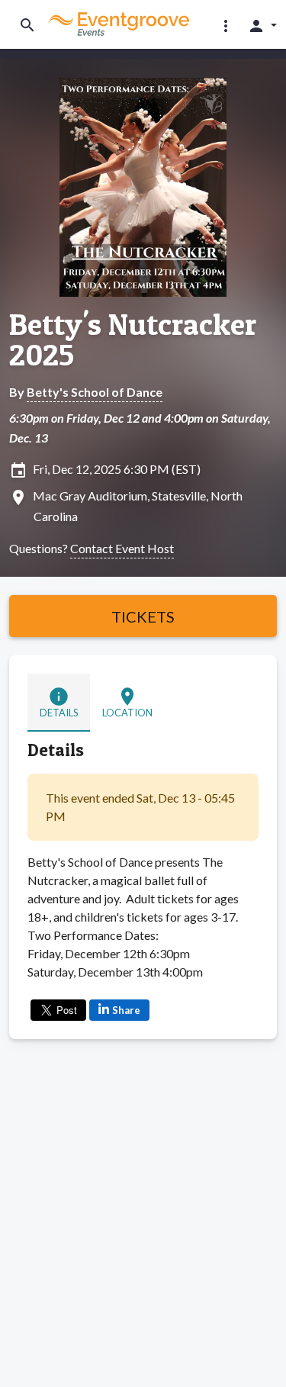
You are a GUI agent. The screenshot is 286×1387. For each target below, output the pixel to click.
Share (126, 1010)
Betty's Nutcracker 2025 (132, 339)
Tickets (143, 616)
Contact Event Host (122, 548)
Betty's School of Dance (94, 392)
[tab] (58, 702)
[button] (225, 25)
